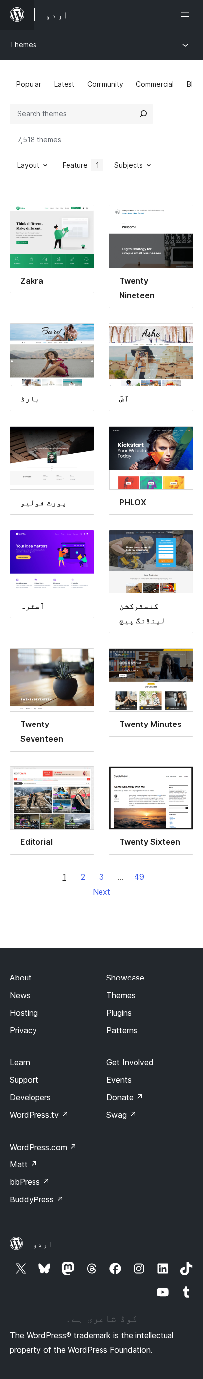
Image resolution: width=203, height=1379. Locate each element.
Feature (81, 165)
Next (101, 892)
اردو (43, 1244)
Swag (121, 1115)
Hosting (24, 1012)
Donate (124, 1097)
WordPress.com (43, 1147)
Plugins (119, 1012)
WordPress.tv (39, 1115)
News (20, 995)
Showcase (125, 977)
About (21, 977)
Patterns (121, 1030)
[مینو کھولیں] (187, 15)
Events (119, 1080)
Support (24, 1080)
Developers (30, 1097)
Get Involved (130, 1062)
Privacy (23, 1030)
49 (139, 877)
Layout (28, 165)
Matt (23, 1164)
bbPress (30, 1182)
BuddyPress (37, 1199)
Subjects (128, 165)
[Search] (143, 114)
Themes (23, 44)
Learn (20, 1062)
